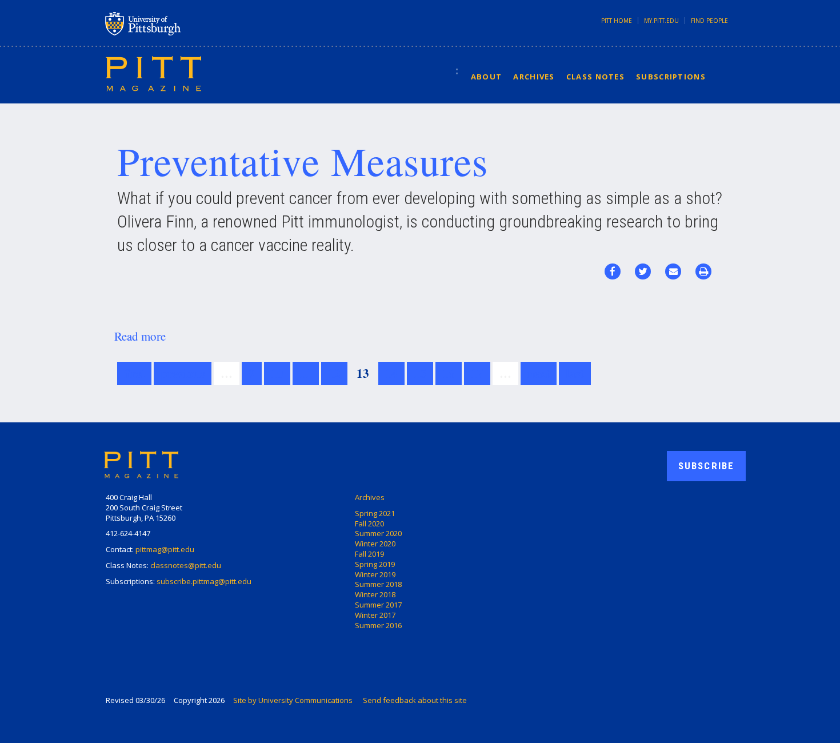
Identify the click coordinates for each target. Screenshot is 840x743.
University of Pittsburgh (188, 23)
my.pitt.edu (661, 20)
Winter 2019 (375, 574)
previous (183, 373)
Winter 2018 (375, 594)
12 (334, 373)
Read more (140, 336)
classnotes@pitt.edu (185, 565)
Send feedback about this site (415, 700)
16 (448, 373)
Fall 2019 (369, 554)
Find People (709, 20)
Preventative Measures (302, 160)
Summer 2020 (378, 533)
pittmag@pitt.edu (164, 549)
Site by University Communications (293, 700)
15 (420, 373)
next (538, 373)
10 (277, 373)
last (575, 373)
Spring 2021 (375, 513)
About (486, 76)
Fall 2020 (369, 523)
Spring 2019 (375, 564)
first (134, 373)
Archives (533, 76)
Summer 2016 (378, 625)
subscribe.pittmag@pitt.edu (204, 581)
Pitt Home (616, 20)
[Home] (153, 73)
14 (391, 373)
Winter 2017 (375, 615)
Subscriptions (671, 76)
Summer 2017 (378, 605)
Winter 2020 (375, 543)
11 (305, 373)
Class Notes (595, 76)
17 (477, 373)
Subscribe (706, 466)
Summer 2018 (378, 584)
